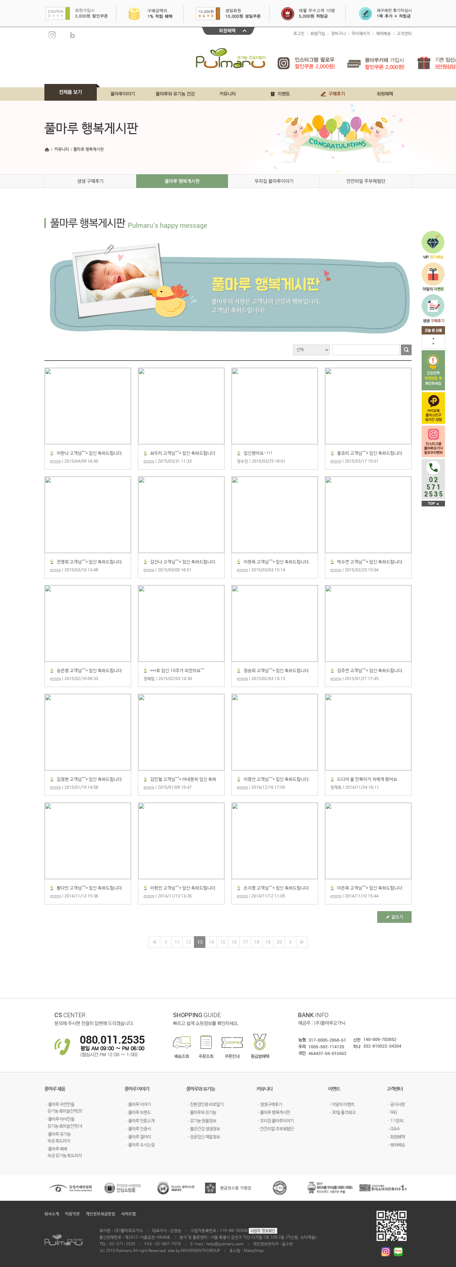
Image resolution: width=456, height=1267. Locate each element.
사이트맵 (128, 1214)
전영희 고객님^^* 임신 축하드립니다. (90, 562)
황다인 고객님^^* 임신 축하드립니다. (90, 888)
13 (200, 942)
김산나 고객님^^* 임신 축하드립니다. (183, 562)
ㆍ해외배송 (396, 1145)
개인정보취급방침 (100, 1214)
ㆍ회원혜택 (396, 1137)
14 (211, 942)
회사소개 (51, 1214)
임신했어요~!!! (258, 453)
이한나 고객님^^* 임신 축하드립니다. (90, 453)
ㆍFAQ (392, 1112)
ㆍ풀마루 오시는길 (140, 1145)
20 (279, 942)
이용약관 (72, 1214)
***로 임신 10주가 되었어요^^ (177, 670)
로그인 (298, 33)
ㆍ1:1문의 (395, 1121)
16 (234, 942)
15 (222, 942)
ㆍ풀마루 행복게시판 (273, 1112)
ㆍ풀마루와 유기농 (201, 1112)
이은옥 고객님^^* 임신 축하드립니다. (370, 888)
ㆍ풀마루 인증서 (138, 1129)
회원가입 (317, 33)
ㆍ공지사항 (396, 1104)
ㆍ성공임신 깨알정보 (203, 1137)
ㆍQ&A (393, 1129)
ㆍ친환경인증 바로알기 (205, 1104)
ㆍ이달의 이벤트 (341, 1104)
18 (256, 942)
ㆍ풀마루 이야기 (138, 1104)
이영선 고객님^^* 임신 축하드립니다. (277, 779)
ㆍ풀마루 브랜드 (138, 1112)
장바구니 (338, 33)
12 (188, 942)
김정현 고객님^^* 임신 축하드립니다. (90, 779)
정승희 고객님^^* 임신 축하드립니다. (277, 670)
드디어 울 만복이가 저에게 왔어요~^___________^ (367, 780)
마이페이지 (361, 33)
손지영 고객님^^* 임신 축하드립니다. (277, 888)
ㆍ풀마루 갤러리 (138, 1137)
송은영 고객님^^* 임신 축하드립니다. (90, 670)
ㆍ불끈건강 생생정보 (203, 1129)
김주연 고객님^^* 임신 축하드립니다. (370, 670)
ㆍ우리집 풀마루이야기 (275, 1121)
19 (268, 942)
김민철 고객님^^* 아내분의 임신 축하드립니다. (183, 780)
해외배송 (383, 33)
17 (245, 942)
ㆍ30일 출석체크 (342, 1112)
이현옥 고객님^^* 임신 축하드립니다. (277, 562)
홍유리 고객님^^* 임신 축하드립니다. (370, 453)
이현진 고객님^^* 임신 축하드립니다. (183, 888)
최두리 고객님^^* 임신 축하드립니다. (183, 453)
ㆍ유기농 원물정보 (201, 1121)
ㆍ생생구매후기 (269, 1104)
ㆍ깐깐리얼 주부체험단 (275, 1129)
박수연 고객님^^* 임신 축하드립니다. (370, 562)
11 (177, 942)
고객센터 (404, 33)
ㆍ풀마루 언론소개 (140, 1121)
